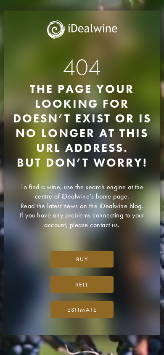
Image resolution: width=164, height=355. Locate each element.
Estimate (82, 309)
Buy (82, 259)
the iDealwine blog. (116, 205)
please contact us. (95, 224)
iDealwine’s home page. (96, 196)
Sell (82, 284)
